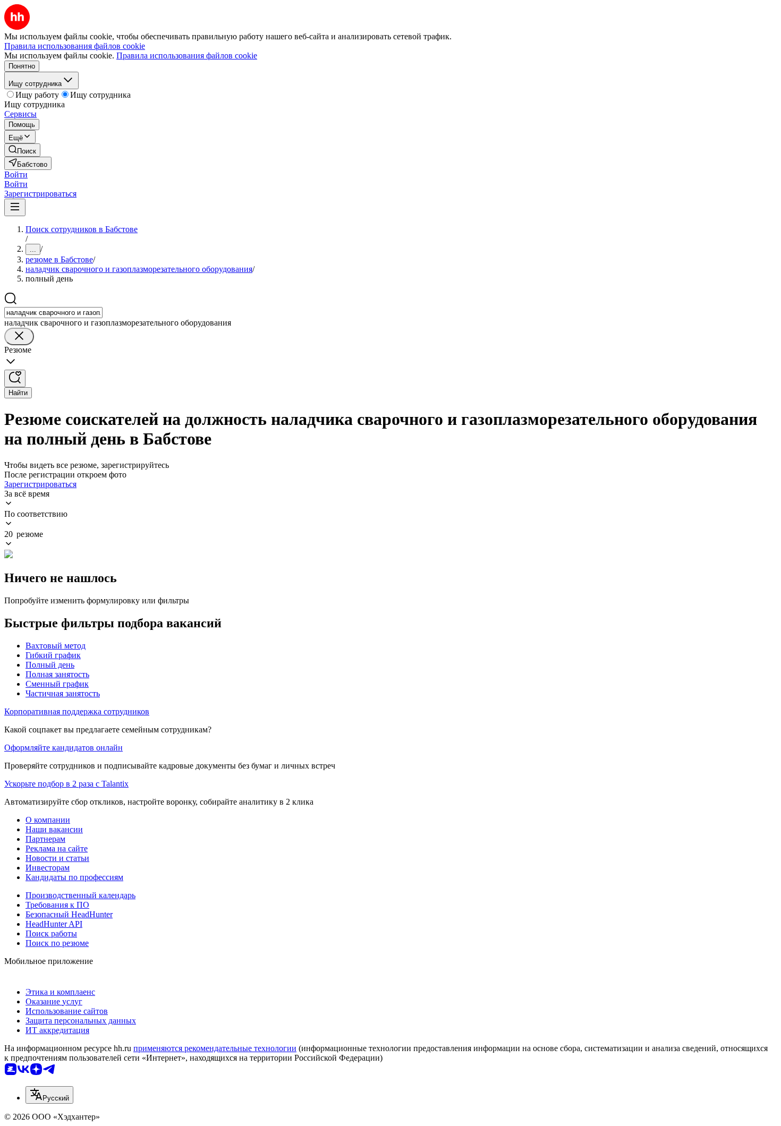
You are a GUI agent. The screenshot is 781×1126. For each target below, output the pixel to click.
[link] (22, 150)
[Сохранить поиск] (15, 378)
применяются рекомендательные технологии (214, 1048)
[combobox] (53, 312)
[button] (16, 174)
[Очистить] (19, 336)
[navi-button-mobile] (15, 207)
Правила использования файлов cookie (186, 55)
